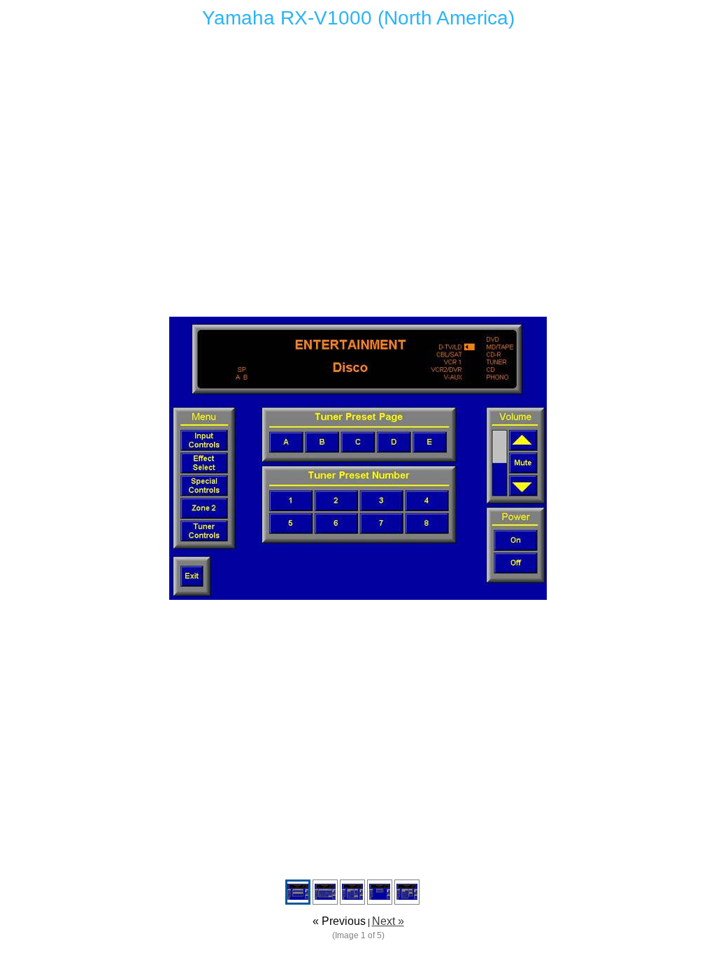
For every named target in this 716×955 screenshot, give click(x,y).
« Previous (339, 921)
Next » (388, 921)
